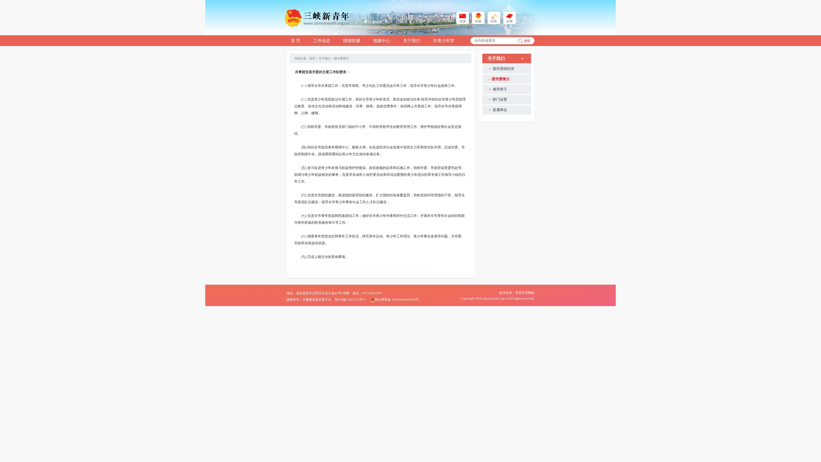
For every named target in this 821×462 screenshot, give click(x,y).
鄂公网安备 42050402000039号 (397, 299)
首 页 (295, 40)
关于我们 (411, 40)
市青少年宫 (443, 40)
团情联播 (351, 40)
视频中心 (381, 40)
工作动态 (321, 40)
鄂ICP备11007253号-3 (350, 299)
